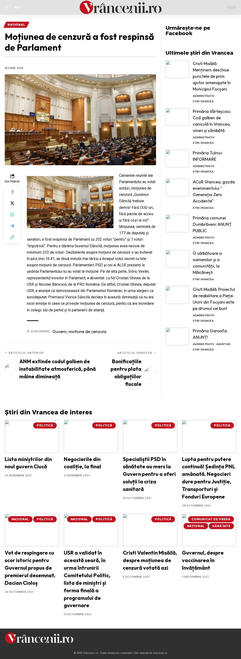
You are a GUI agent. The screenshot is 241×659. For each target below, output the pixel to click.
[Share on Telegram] (12, 225)
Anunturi (223, 344)
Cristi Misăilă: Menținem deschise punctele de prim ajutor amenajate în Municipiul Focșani (212, 76)
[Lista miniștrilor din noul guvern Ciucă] (32, 436)
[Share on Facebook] (12, 192)
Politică (45, 425)
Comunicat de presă (211, 519)
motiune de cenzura (87, 331)
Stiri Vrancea (203, 101)
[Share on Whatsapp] (12, 214)
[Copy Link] (12, 237)
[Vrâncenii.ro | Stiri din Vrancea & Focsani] (120, 7)
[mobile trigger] (9, 7)
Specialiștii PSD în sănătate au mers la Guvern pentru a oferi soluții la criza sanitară (149, 474)
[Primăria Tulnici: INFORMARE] (177, 158)
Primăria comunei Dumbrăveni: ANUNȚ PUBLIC (212, 224)
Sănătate (221, 526)
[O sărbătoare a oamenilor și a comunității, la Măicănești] (177, 259)
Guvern (59, 331)
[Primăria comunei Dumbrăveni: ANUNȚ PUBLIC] (177, 223)
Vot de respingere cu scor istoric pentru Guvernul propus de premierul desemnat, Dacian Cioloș (30, 567)
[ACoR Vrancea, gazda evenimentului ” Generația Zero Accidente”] (177, 187)
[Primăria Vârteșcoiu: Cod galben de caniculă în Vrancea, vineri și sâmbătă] (177, 117)
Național (16, 24)
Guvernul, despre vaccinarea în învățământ (203, 560)
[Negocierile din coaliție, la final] (91, 436)
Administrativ (203, 96)
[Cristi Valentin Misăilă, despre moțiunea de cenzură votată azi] (150, 530)
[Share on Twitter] (12, 203)
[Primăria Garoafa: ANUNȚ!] (177, 336)
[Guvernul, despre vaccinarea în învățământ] (209, 530)
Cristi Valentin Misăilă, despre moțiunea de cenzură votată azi (150, 560)
